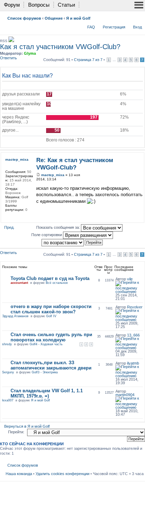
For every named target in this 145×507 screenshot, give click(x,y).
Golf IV (51, 316)
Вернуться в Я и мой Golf (27, 426)
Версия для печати (128, 17)
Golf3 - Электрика (45, 372)
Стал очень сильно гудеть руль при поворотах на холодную (51, 337)
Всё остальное (57, 283)
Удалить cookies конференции (62, 474)
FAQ (91, 27)
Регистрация (114, 27)
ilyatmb (133, 363)
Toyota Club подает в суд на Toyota (50, 278)
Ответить (8, 58)
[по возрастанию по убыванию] (72, 242)
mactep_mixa (52, 175)
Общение (54, 18)
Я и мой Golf (78, 18)
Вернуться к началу (141, 217)
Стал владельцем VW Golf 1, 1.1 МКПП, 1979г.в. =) (47, 393)
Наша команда (19, 474)
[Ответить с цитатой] (133, 159)
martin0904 (124, 395)
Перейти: (16, 432)
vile (130, 279)
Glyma (30, 53)
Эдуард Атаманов (15, 316)
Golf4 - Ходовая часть (46, 344)
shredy (7, 344)
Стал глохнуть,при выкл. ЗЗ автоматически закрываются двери (51, 365)
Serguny (8, 372)
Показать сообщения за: (58, 227)
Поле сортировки (47, 235)
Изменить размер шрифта (138, 17)
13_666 (133, 335)
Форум (12, 5)
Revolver (135, 307)
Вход (137, 27)
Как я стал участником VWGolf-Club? (60, 47)
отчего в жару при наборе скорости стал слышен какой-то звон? (51, 309)
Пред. (9, 227)
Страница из (88, 60)
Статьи (66, 5)
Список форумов (24, 18)
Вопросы (39, 5)
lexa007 (7, 400)
